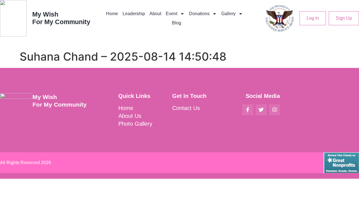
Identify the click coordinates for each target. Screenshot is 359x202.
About (155, 13)
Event (171, 13)
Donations (199, 13)
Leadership (134, 13)
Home (112, 13)
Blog (176, 22)
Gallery (228, 13)
